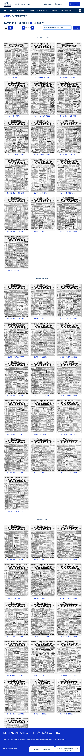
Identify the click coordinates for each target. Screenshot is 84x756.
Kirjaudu (75, 4)
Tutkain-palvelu (67, 10)
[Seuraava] (32, 28)
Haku (12, 10)
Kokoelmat (21, 10)
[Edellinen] (23, 28)
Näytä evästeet (11, 748)
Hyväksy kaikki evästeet (42, 749)
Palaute (49, 4)
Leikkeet (54, 10)
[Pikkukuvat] (10, 27)
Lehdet (31, 10)
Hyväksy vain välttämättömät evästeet (67, 749)
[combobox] (28, 27)
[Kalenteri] (6, 27)
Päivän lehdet (42, 10)
